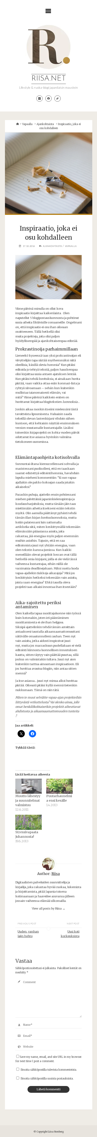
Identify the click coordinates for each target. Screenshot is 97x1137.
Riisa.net (48, 78)
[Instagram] (39, 98)
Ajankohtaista (45, 124)
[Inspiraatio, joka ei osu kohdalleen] (48, 173)
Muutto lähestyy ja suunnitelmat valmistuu (27, 800)
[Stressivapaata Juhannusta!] (28, 822)
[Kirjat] (57, 98)
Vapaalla (27, 124)
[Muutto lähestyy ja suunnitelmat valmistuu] (28, 786)
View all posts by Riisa (48, 908)
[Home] (17, 124)
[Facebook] (48, 98)
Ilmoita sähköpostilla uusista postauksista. (47, 1078)
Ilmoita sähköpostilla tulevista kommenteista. (49, 1069)
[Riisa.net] (48, 47)
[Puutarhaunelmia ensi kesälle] (59, 786)
